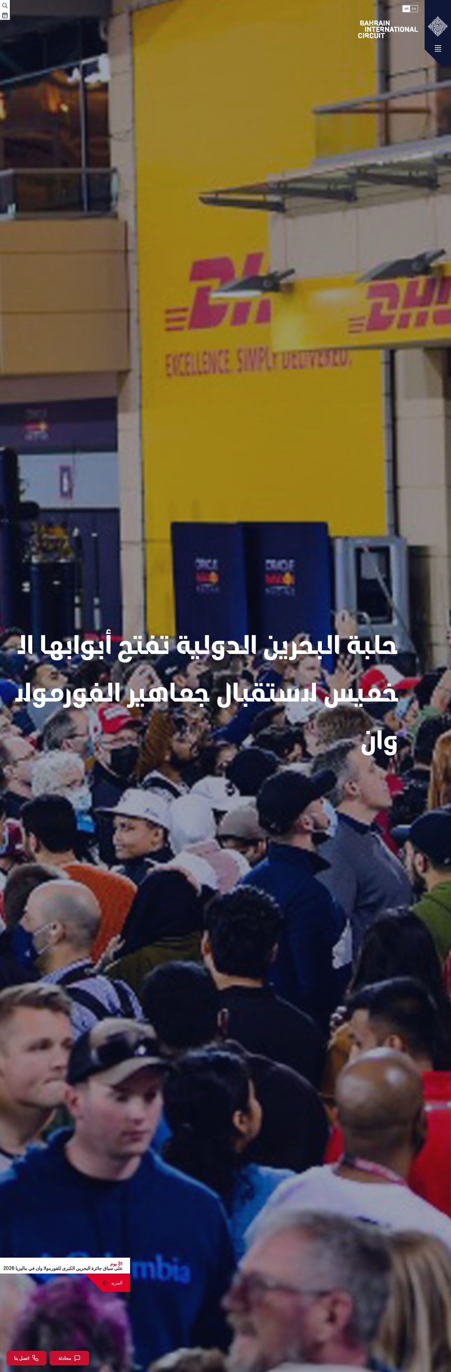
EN (414, 9)
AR (406, 9)
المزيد (116, 1282)
